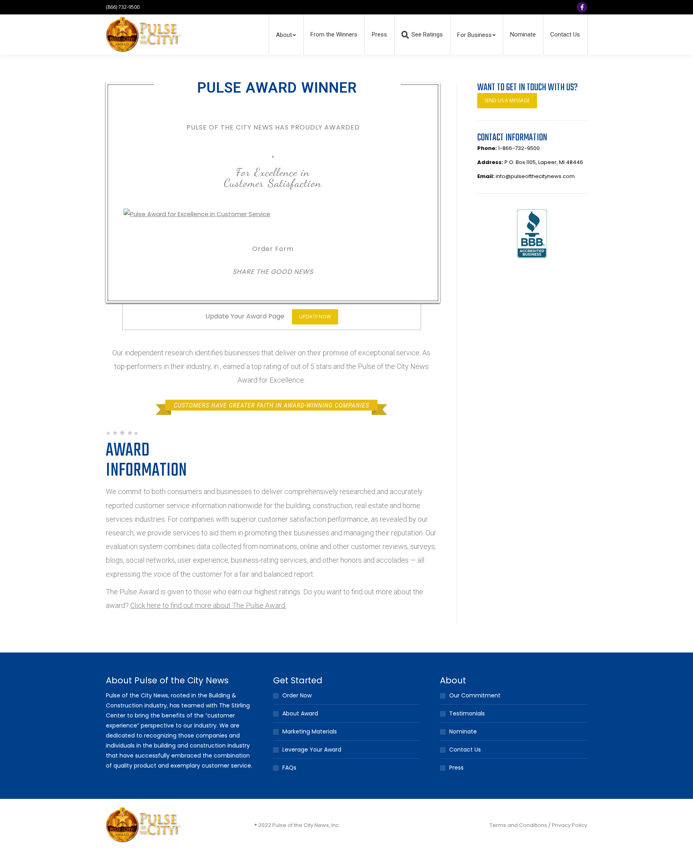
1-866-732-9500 (519, 148)
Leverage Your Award (311, 750)
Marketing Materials (309, 731)
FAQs (289, 768)
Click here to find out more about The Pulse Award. (208, 605)
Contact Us (465, 750)
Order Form (273, 248)
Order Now (297, 695)
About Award (300, 713)
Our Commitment (474, 695)
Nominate (463, 731)
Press (456, 768)
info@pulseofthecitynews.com (535, 176)
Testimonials (467, 713)
